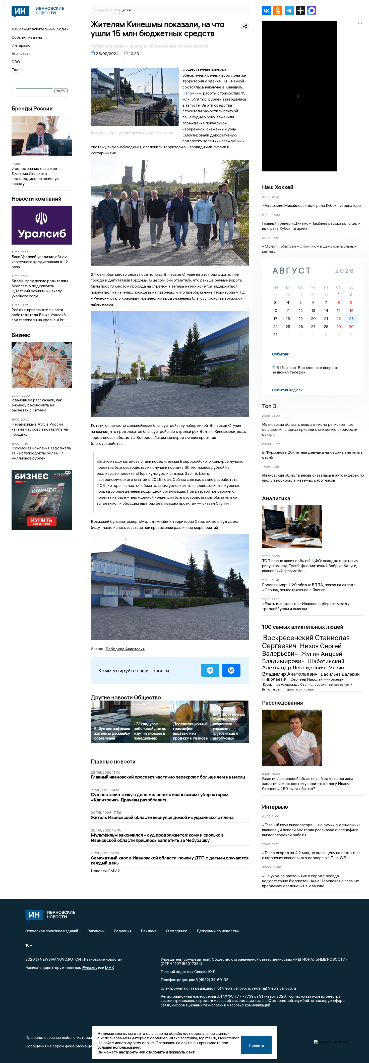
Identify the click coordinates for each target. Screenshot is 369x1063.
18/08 (266, 599)
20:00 (25, 419)
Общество (124, 10)
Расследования (282, 702)
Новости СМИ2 (105, 870)
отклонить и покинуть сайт (170, 1051)
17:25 (25, 276)
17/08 (266, 467)
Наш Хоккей (277, 187)
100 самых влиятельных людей (40, 28)
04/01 (266, 774)
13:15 (24, 305)
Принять (256, 1045)
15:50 (276, 774)
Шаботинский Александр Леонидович (303, 664)
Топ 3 (269, 405)
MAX (109, 967)
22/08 (16, 164)
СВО (16, 61)
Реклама (149, 930)
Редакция (123, 930)
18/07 (16, 419)
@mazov (89, 967)
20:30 (26, 395)
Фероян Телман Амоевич (299, 689)
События (280, 353)
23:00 (276, 416)
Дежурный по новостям (218, 930)
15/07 (16, 443)
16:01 (275, 238)
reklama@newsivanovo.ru (274, 988)
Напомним (191, 93)
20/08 (266, 444)
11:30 (24, 443)
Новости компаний (37, 199)
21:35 (25, 252)
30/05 (266, 867)
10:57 (276, 444)
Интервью (21, 45)
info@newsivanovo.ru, (232, 988)
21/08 (16, 252)
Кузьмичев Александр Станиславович (295, 684)
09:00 (26, 164)
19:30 (276, 556)
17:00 (276, 215)
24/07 (16, 395)
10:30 (275, 467)
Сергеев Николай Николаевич (317, 679)
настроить (128, 1051)
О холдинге (176, 930)
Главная (102, 10)
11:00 (275, 816)
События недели (27, 37)
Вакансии (95, 930)
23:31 (275, 197)
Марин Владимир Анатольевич (303, 670)
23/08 (266, 197)
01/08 (266, 816)
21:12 (275, 844)
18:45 (276, 580)
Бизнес (21, 335)
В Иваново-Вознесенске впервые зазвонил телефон (305, 370)
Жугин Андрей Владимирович (302, 657)
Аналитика (21, 53)
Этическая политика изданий (51, 930)
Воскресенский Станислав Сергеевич (306, 641)
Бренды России (32, 108)
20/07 (266, 844)
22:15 (275, 599)
